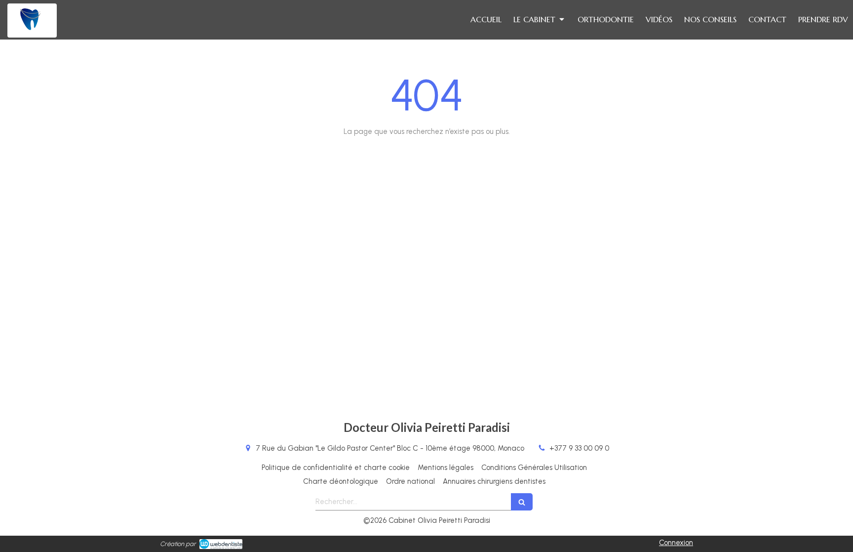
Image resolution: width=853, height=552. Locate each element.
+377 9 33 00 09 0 (579, 448)
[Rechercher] (522, 501)
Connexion (676, 542)
